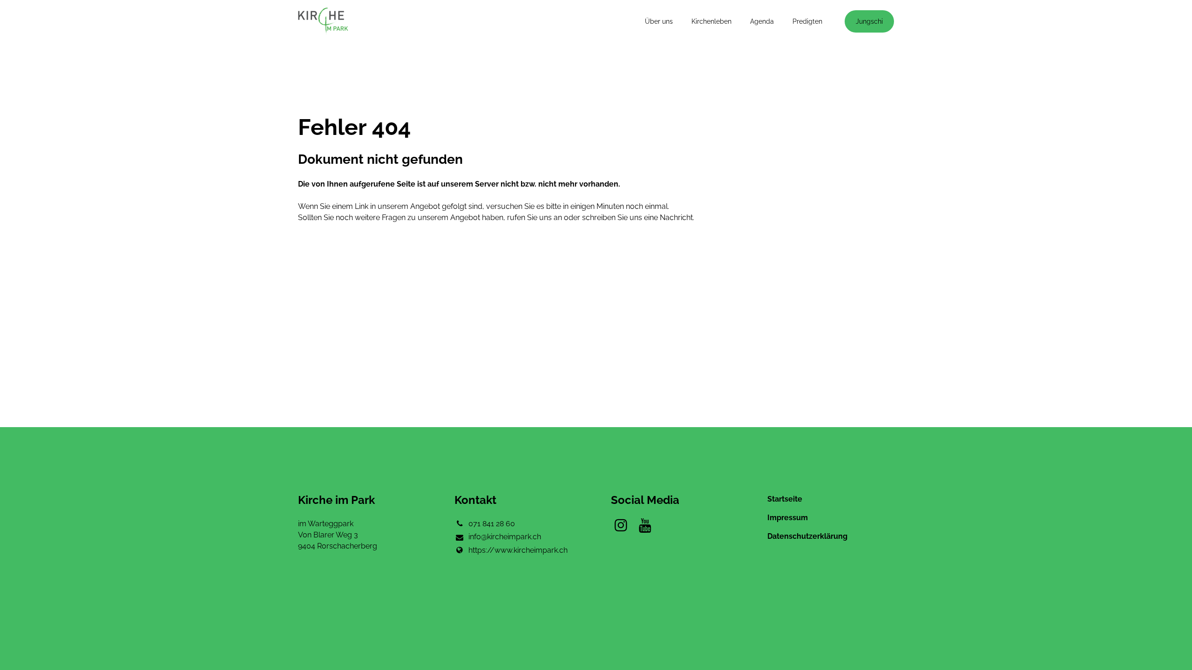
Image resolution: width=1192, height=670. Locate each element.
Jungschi (869, 21)
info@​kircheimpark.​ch (504, 536)
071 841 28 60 (491, 523)
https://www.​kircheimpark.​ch (518, 550)
